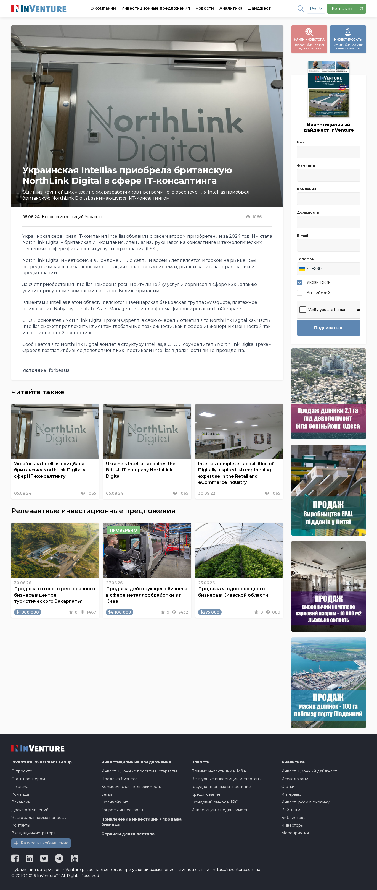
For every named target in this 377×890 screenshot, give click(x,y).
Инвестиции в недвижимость (220, 809)
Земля (107, 794)
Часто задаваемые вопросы (39, 817)
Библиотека (293, 817)
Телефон (305, 259)
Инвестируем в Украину (305, 802)
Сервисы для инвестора (128, 833)
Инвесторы (292, 825)
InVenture (41, 761)
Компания (306, 189)
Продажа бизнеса (119, 778)
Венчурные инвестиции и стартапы (226, 778)
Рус (313, 8)
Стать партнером (28, 778)
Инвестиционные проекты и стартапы (139, 771)
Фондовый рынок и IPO (214, 802)
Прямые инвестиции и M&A (218, 771)
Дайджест (259, 8)
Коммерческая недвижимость (131, 786)
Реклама (19, 786)
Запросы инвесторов (122, 809)
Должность (308, 212)
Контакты (20, 825)
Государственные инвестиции (221, 786)
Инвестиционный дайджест (309, 771)
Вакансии (21, 802)
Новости (204, 8)
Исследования (295, 778)
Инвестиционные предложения (155, 8)
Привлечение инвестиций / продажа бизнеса (141, 822)
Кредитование (206, 794)
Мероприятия (295, 833)
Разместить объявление (44, 843)
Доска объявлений (30, 809)
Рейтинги (290, 809)
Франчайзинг (114, 802)
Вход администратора (33, 833)
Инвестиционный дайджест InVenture (329, 127)
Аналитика (231, 8)
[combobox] (303, 269)
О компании (103, 8)
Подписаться (328, 327)
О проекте (21, 771)
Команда (20, 794)
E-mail (302, 236)
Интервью (291, 794)
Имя (301, 142)
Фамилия (306, 166)
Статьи (287, 786)
